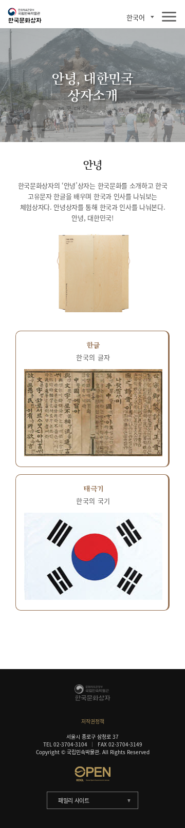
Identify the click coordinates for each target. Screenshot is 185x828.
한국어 (135, 17)
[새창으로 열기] (92, 773)
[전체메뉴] (169, 17)
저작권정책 (92, 721)
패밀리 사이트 (73, 800)
